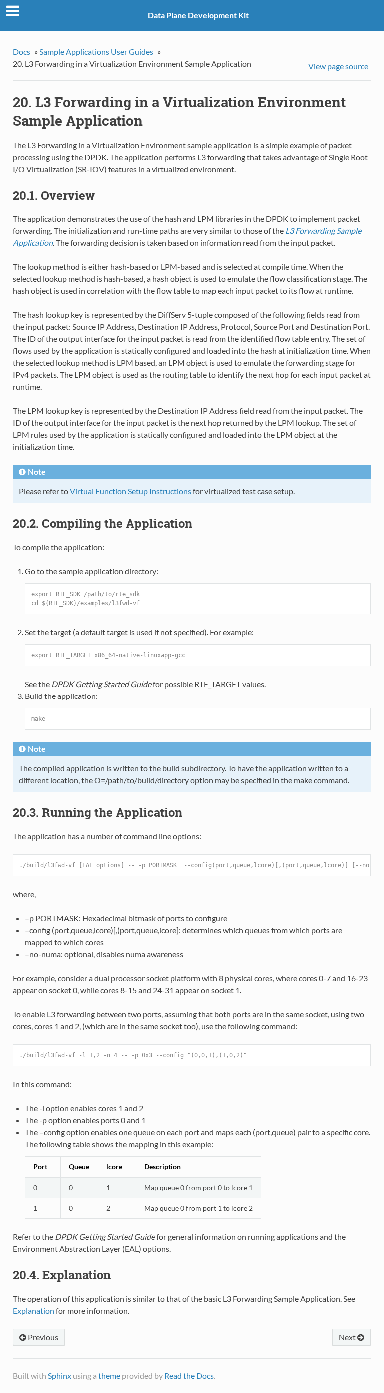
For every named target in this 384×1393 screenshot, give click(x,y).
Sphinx (60, 1375)
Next (348, 1337)
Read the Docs (189, 1375)
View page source (338, 66)
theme (109, 1375)
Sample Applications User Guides (97, 51)
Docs (21, 51)
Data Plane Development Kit (198, 15)
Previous (42, 1337)
